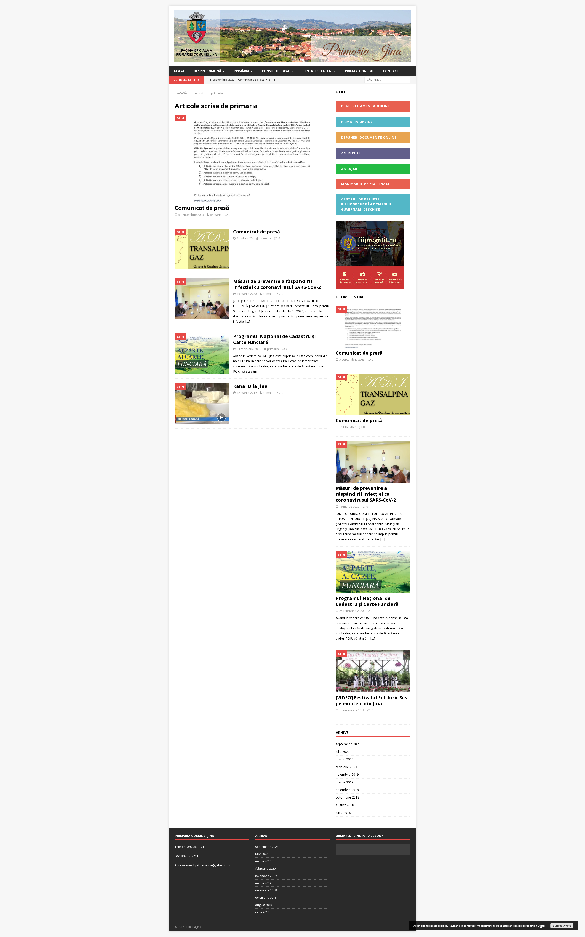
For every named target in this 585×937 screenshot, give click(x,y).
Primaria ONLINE (357, 122)
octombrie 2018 (347, 797)
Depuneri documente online (368, 137)
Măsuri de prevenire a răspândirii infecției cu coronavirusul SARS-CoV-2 (277, 284)
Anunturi (350, 153)
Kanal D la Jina (250, 386)
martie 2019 (345, 782)
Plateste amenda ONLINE (365, 106)
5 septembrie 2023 (191, 215)
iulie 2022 (343, 751)
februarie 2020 (346, 767)
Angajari (350, 169)
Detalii (541, 925)
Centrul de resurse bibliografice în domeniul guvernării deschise (366, 204)
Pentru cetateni (317, 71)
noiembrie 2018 (347, 790)
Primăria (241, 71)
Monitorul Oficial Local (365, 184)
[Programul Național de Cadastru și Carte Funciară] (373, 572)
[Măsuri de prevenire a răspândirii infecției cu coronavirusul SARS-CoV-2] (373, 462)
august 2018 (345, 805)
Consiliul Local (276, 71)
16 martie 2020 (247, 294)
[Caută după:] (387, 79)
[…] (247, 321)
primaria (216, 215)
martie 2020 (345, 759)
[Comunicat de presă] (252, 158)
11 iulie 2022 (245, 238)
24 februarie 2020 (249, 349)
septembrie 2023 (348, 744)
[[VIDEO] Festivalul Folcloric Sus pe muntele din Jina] (373, 671)
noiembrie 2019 (347, 774)
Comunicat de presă (202, 207)
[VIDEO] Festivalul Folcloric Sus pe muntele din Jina (371, 701)
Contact (391, 71)
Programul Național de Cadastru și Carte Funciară (274, 339)
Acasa (179, 71)
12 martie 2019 (247, 393)
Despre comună (207, 71)
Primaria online (359, 71)
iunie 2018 (343, 812)
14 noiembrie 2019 (351, 710)
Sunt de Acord (562, 926)
